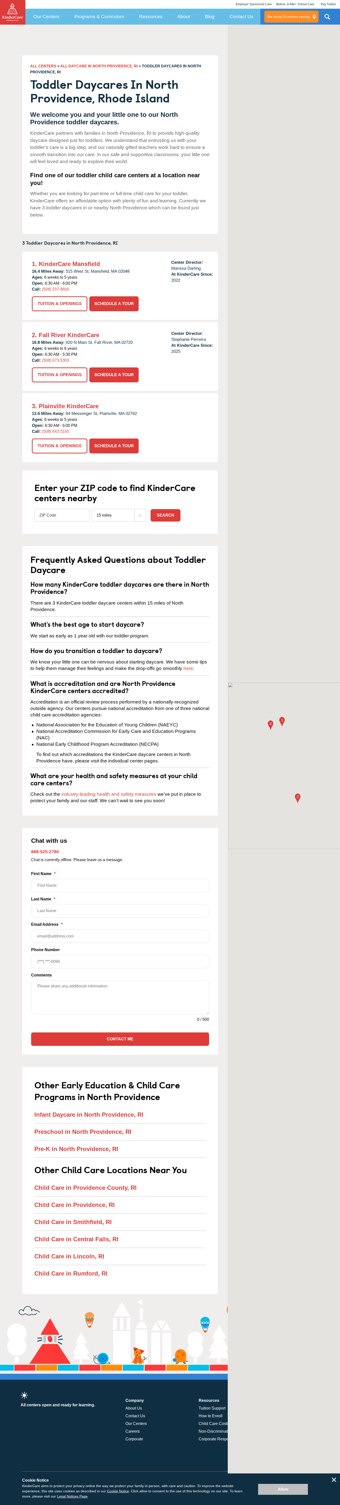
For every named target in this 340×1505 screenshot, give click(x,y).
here (188, 668)
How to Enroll (211, 1416)
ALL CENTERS (43, 66)
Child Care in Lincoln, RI (69, 1256)
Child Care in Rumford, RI (71, 1273)
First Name (43, 874)
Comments (41, 975)
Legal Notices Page (72, 1496)
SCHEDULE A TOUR (114, 303)
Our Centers (46, 16)
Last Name (43, 899)
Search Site (327, 19)
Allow (283, 1489)
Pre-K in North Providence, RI (76, 1149)
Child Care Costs (214, 1423)
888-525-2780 (45, 851)
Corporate (134, 1439)
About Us (133, 1408)
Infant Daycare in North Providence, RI (88, 1114)
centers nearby (288, 16)
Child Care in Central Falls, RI (76, 1239)
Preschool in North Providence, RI (82, 1131)
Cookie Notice (118, 1491)
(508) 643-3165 (55, 431)
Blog (210, 16)
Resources (151, 16)
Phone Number (45, 950)
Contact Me (120, 1039)
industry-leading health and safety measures (108, 794)
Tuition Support (212, 1408)
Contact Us (241, 16)
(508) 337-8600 (55, 289)
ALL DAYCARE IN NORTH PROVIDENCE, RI (99, 66)
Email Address (46, 924)
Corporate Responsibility (220, 1439)
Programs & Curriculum (99, 16)
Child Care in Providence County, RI (85, 1187)
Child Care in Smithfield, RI (73, 1222)
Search (165, 515)
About (183, 16)
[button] (282, 722)
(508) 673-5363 (55, 360)
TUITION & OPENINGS (60, 303)
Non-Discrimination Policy (222, 1431)
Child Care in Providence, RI (74, 1204)
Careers (132, 1431)
